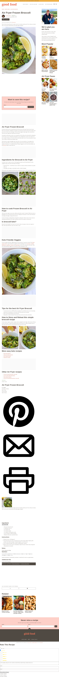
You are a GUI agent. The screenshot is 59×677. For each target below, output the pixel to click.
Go (55, 626)
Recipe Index (25, 4)
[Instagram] (28, 637)
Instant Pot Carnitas (7, 357)
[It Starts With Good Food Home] (9, 4)
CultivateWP (41, 642)
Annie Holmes (8, 15)
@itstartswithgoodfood (15, 563)
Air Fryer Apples (44, 89)
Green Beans (17, 245)
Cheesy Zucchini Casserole (8, 354)
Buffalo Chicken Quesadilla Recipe (53, 71)
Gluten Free (41, 4)
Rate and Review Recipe (4, 672)
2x (5, 524)
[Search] (56, 4)
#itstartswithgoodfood (25, 563)
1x (3, 524)
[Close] (0, 647)
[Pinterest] (31, 637)
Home (3, 9)
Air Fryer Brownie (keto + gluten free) (53, 104)
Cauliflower (8, 245)
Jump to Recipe (6, 19)
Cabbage (32, 243)
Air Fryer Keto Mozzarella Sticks (9, 375)
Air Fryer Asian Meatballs (53, 89)
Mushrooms (4, 245)
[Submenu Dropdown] (28, 4)
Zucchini (12, 245)
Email (29, 624)
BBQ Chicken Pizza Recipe (45, 71)
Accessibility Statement (34, 642)
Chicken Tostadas (44, 57)
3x (7, 524)
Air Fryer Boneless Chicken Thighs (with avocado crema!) (18, 612)
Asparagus (28, 243)
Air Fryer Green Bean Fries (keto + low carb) (11, 378)
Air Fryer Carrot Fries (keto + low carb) (10, 374)
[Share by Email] (19, 462)
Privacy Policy (34, 639)
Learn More (36, 0)
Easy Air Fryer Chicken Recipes (6, 611)
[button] (12, 15)
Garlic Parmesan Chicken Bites (29, 611)
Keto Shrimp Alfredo (7, 356)
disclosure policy (14, 22)
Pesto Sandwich (52, 57)
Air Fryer (4, 145)
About (29, 639)
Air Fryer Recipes (48, 4)
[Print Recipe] (19, 496)
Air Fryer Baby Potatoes (45, 103)
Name (3, 624)
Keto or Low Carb (33, 4)
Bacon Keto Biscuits (7, 353)
